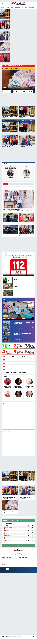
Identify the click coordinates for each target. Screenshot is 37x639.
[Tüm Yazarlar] (33, 163)
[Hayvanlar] (8, 286)
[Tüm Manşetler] (33, 188)
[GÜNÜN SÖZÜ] (8, 279)
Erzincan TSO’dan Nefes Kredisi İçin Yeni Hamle (15, 369)
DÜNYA (25, 7)
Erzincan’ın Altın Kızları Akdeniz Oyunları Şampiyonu (16, 359)
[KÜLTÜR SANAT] (33, 431)
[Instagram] (19, 554)
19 (31, 91)
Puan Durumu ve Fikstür (23, 559)
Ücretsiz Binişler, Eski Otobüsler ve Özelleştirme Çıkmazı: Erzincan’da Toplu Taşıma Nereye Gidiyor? (10, 167)
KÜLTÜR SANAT (6, 431)
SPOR (22, 7)
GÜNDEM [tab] (11, 184)
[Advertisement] (18, 155)
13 (21, 91)
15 (24, 91)
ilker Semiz (10, 177)
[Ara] (34, 3)
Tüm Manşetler (5, 562)
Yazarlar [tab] (5, 163)
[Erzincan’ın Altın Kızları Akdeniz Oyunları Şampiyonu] (27, 476)
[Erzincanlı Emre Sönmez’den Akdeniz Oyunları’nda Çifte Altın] (10, 490)
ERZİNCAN (3, 7)
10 (16, 91)
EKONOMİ (4, 510)
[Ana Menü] (2, 3)
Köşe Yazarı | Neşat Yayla (26, 166)
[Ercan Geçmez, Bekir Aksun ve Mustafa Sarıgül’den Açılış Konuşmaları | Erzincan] (6, 322)
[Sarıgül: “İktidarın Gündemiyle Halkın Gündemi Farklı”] (27, 490)
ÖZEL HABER (17, 7)
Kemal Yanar (26, 177)
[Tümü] (33, 376)
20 (32, 91)
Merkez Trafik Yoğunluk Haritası (8, 559)
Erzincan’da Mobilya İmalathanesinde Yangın (9, 352)
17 (27, 91)
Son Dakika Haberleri (23, 562)
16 (26, 91)
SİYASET (12, 7)
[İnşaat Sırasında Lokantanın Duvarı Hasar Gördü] (10, 476)
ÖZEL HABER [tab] (22, 184)
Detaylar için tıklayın (18, 545)
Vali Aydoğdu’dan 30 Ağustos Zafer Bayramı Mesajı (16, 372)
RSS (8, 568)
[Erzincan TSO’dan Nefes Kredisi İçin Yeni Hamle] (10, 505)
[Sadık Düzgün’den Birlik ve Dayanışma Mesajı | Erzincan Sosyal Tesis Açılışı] (6, 333)
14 (23, 91)
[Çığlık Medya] (18, 4)
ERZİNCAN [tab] (5, 184)
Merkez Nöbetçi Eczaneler (7, 557)
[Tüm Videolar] (33, 299)
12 (19, 91)
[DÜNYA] (33, 403)
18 (29, 91)
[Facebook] (16, 554)
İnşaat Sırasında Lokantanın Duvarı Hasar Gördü (10, 68)
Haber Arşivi (5, 564)
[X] (17, 554)
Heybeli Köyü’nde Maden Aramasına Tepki (8, 346)
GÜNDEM (7, 7)
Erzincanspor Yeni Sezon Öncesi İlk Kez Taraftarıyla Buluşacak (20, 352)
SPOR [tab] (27, 184)
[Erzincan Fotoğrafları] (8, 293)
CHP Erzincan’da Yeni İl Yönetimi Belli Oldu (20, 346)
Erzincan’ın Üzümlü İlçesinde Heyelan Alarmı (31, 352)
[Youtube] (21, 554)
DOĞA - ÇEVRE (7, 344)
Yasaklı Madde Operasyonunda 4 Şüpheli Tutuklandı (31, 346)
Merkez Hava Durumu (23, 557)
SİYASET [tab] (16, 184)
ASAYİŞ (29, 344)
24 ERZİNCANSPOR (31, 7)
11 (18, 91)
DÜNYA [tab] (31, 184)
